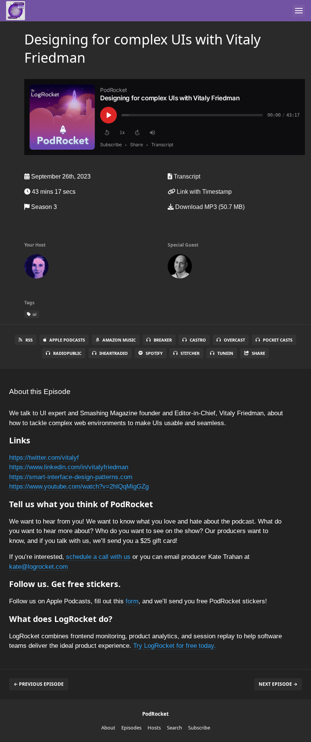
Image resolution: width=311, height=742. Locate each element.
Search (174, 727)
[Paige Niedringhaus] (36, 268)
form (132, 601)
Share (258, 353)
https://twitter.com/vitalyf (44, 457)
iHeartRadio (113, 353)
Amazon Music (119, 340)
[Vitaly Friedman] (180, 268)
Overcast (234, 340)
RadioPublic (67, 353)
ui (33, 314)
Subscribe (199, 727)
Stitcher (190, 353)
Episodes (131, 727)
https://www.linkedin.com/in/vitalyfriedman (68, 467)
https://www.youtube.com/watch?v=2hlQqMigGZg (79, 486)
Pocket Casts (277, 340)
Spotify (154, 353)
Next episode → (278, 684)
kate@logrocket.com (38, 566)
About (108, 727)
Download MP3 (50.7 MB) (209, 207)
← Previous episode (39, 684)
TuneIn (225, 353)
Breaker (163, 340)
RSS (29, 340)
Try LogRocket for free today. (174, 645)
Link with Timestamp (203, 191)
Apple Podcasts (67, 340)
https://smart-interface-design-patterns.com (70, 477)
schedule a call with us (98, 556)
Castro (198, 340)
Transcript (186, 176)
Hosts (154, 727)
